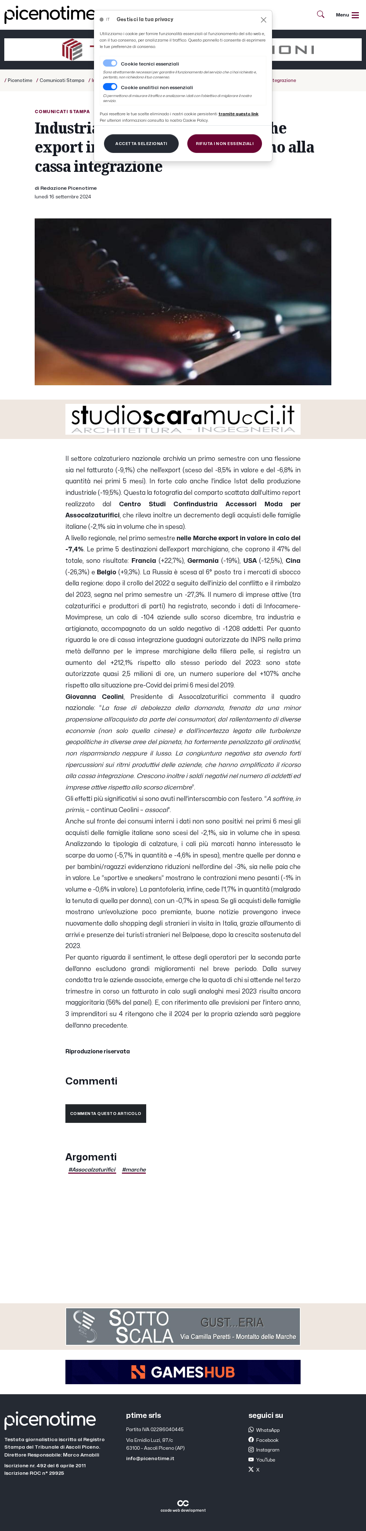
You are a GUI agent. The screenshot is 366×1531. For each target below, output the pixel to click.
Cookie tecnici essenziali (150, 64)
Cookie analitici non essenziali (157, 88)
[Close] (263, 19)
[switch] (110, 86)
